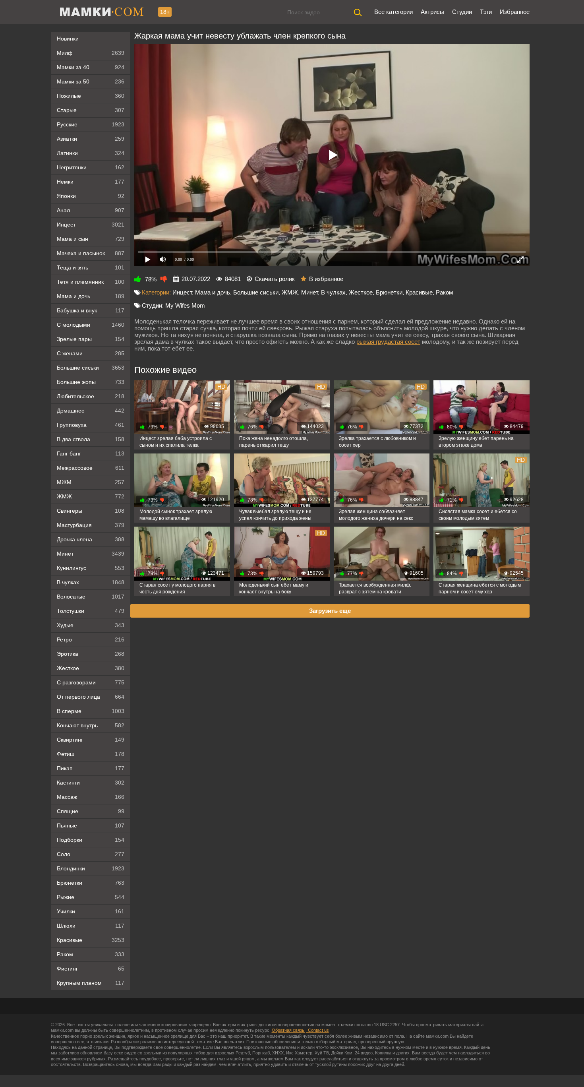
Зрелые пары (90, 339)
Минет (90, 553)
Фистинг (90, 968)
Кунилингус (90, 568)
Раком (90, 954)
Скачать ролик (275, 278)
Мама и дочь (90, 296)
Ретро (90, 639)
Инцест (182, 292)
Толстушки (90, 611)
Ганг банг (90, 453)
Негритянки (90, 167)
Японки (90, 196)
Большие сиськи (90, 367)
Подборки (90, 840)
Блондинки (90, 868)
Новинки (68, 38)
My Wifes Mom (185, 305)
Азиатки (90, 139)
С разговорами (90, 682)
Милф (90, 53)
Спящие (90, 811)
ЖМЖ (90, 496)
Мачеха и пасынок (90, 253)
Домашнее (90, 410)
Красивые (90, 940)
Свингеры (90, 511)
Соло (90, 854)
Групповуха (90, 425)
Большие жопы (90, 382)
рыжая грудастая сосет (388, 341)
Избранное (515, 11)
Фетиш (90, 754)
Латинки (90, 153)
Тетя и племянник (90, 282)
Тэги (486, 11)
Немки (90, 181)
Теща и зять (90, 267)
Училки (90, 911)
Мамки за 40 (90, 67)
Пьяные (90, 825)
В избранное (326, 278)
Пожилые (90, 96)
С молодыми (90, 325)
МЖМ (90, 482)
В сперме (90, 711)
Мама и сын (90, 239)
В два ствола (90, 439)
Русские (90, 124)
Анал (90, 210)
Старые (90, 110)
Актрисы (432, 11)
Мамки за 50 (90, 81)
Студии (462, 11)
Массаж (90, 797)
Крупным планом (90, 983)
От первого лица (90, 697)
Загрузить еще (330, 610)
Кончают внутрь (90, 725)
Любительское (90, 396)
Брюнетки (90, 883)
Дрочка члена (90, 539)
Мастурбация (90, 525)
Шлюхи (90, 925)
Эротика (90, 654)
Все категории (393, 11)
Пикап (90, 768)
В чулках (90, 582)
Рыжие (90, 897)
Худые (90, 625)
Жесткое (90, 668)
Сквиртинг (90, 739)
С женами (90, 353)
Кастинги (90, 782)
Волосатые (90, 596)
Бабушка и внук (90, 310)
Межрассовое (90, 468)
